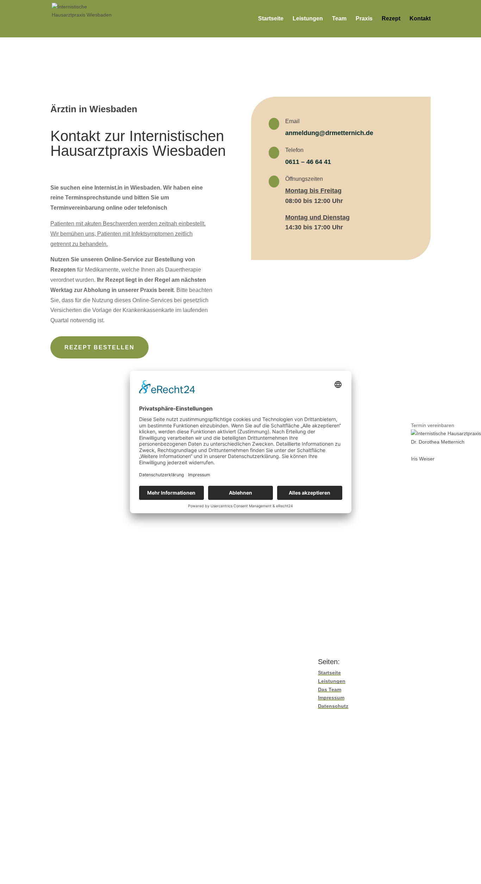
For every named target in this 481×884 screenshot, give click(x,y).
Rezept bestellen (99, 347)
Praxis (364, 18)
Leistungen (308, 18)
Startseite (270, 18)
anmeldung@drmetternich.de (329, 132)
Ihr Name (60, 433)
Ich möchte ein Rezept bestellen (94, 460)
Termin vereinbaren (432, 425)
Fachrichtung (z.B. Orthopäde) (84, 526)
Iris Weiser (423, 458)
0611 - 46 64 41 (235, 759)
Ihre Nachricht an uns (74, 561)
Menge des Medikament (77, 500)
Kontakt (420, 18)
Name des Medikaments (77, 473)
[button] (446, 425)
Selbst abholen (187, 539)
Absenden (73, 583)
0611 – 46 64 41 (308, 161)
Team (339, 18)
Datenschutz (333, 706)
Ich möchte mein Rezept (77, 539)
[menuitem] (446, 438)
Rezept (391, 18)
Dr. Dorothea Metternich (437, 442)
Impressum (331, 697)
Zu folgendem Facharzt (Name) (85, 513)
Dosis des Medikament (75, 486)
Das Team (329, 689)
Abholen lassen (230, 539)
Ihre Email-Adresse (71, 447)
